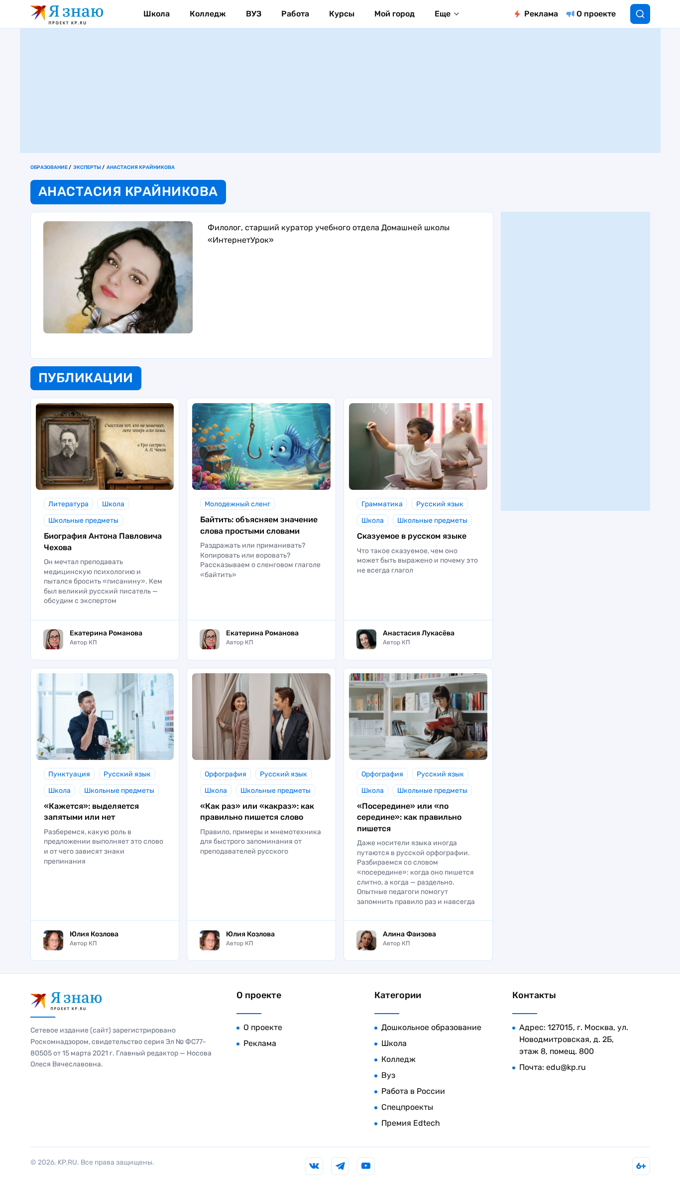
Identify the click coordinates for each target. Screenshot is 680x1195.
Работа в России (413, 1091)
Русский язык (439, 504)
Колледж (208, 13)
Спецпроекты (407, 1107)
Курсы (341, 13)
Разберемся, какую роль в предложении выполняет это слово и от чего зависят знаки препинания (103, 847)
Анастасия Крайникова (141, 167)
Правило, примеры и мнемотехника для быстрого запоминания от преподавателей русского (260, 842)
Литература (68, 504)
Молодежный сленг (237, 504)
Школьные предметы (83, 520)
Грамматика (382, 504)
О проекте (596, 13)
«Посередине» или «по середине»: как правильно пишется (409, 817)
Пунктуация (69, 774)
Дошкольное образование (431, 1027)
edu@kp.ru (566, 1067)
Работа (295, 13)
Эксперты (87, 167)
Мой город (394, 13)
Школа (156, 13)
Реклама (541, 13)
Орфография (225, 774)
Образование (49, 167)
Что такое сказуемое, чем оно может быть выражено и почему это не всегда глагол (417, 561)
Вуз (388, 1075)
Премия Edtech (410, 1123)
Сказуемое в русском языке (411, 536)
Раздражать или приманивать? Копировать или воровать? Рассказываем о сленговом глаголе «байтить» (260, 560)
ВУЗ (253, 13)
